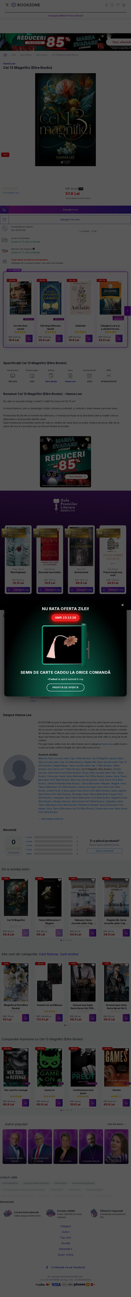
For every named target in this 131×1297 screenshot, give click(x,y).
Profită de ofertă (65, 687)
